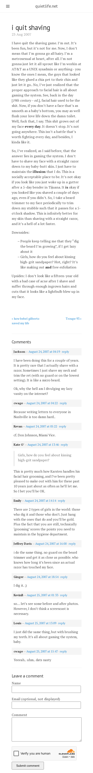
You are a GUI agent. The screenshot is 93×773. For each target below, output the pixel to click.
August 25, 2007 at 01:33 (42, 595)
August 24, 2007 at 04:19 (44, 352)
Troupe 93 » (74, 318)
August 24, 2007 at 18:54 (42, 577)
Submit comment (27, 765)
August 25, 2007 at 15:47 (42, 651)
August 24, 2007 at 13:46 (43, 445)
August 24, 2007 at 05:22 (41, 426)
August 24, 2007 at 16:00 (51, 544)
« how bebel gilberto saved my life (25, 320)
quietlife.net (46, 6)
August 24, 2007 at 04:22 (42, 403)
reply (65, 352)
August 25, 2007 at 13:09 (40, 623)
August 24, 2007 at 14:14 (40, 501)
